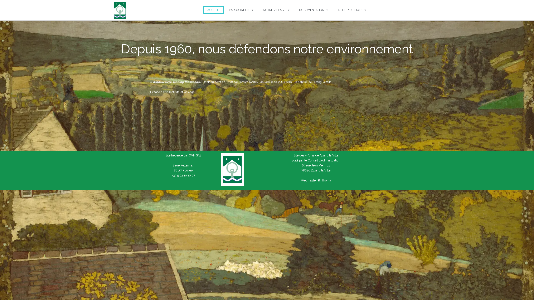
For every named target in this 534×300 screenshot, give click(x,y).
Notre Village (274, 10)
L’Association (239, 10)
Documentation (311, 10)
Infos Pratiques (350, 10)
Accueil (213, 10)
